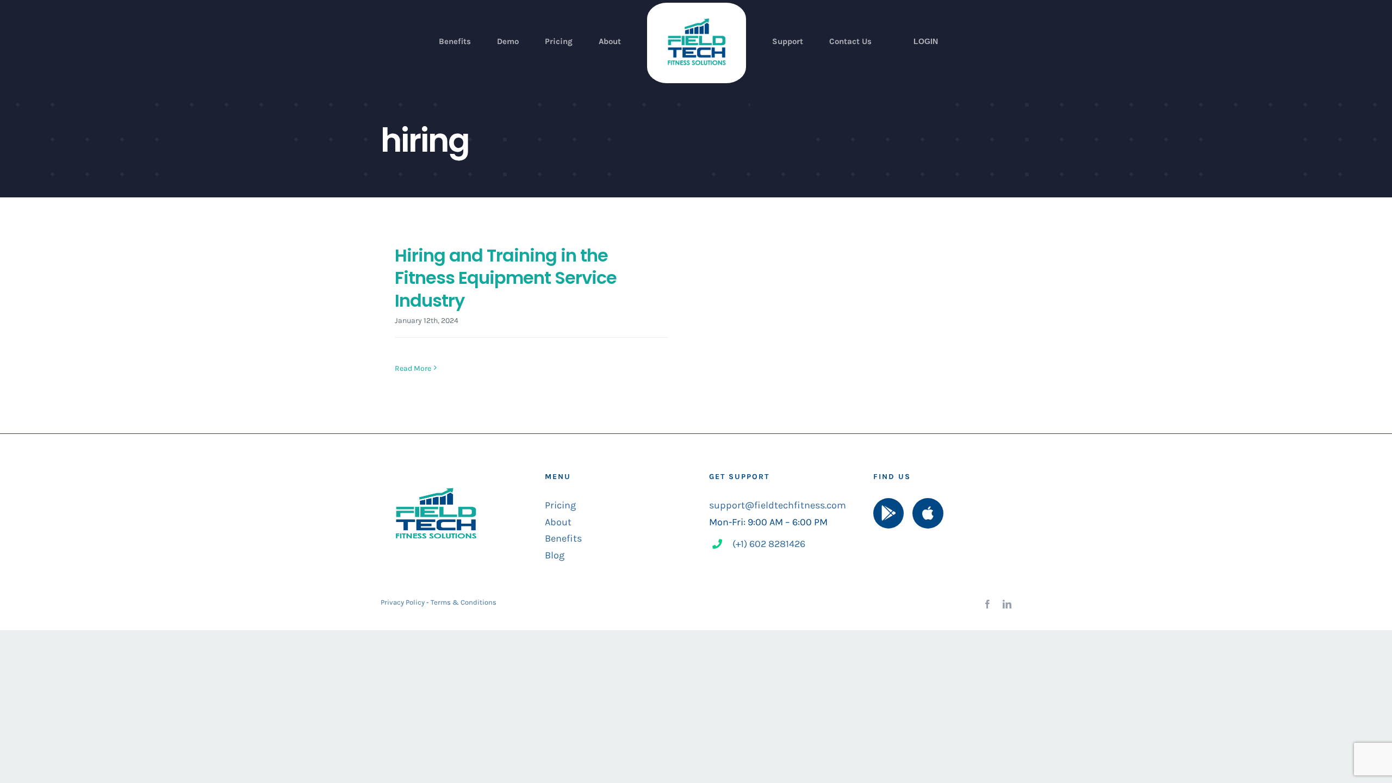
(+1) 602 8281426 (768, 544)
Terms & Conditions (463, 602)
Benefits (563, 538)
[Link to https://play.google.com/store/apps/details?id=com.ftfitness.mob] (888, 513)
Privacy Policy (403, 602)
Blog (554, 555)
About (558, 522)
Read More (413, 368)
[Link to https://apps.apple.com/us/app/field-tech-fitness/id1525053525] (927, 513)
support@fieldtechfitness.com (777, 505)
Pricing (560, 505)
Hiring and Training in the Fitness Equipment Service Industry (506, 278)
